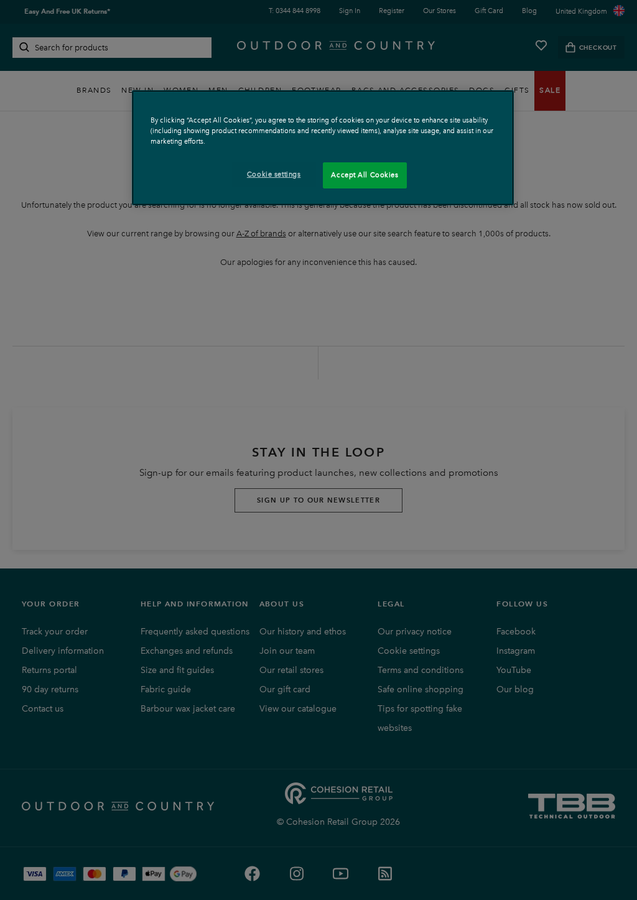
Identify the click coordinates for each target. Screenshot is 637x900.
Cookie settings (274, 174)
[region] (323, 147)
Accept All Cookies (364, 174)
